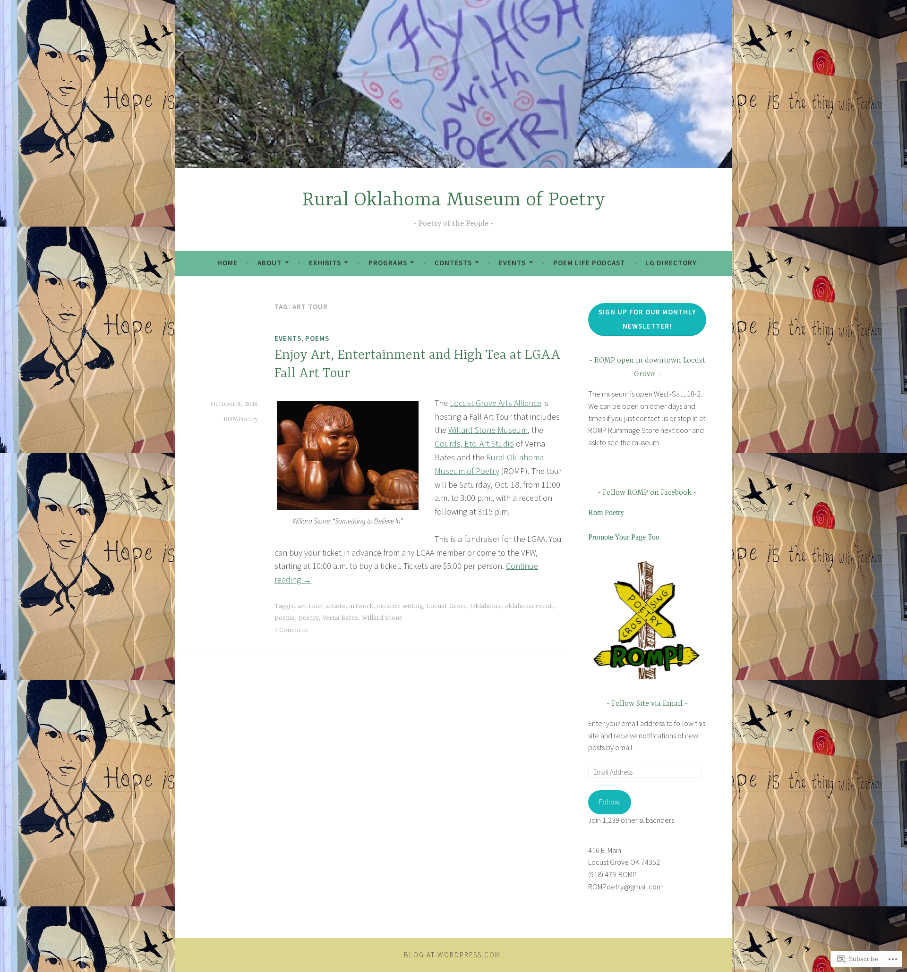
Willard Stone (382, 618)
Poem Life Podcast (589, 262)
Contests (453, 262)
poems (284, 618)
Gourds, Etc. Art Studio (474, 443)
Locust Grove (447, 606)
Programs (387, 262)
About (269, 262)
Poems (317, 338)
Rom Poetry (606, 512)
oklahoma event (528, 606)
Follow (609, 801)
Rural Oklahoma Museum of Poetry (453, 200)
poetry (308, 618)
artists (335, 606)
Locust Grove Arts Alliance (495, 402)
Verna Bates (340, 618)
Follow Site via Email (647, 704)
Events (512, 262)
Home (227, 262)
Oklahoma (486, 606)
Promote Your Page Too (623, 537)
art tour (310, 606)
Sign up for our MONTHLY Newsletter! (647, 318)
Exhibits (325, 262)
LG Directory (671, 262)
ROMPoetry (240, 419)
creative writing (400, 606)
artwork (361, 606)
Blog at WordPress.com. (453, 954)
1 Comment (291, 630)
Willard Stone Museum (488, 429)
